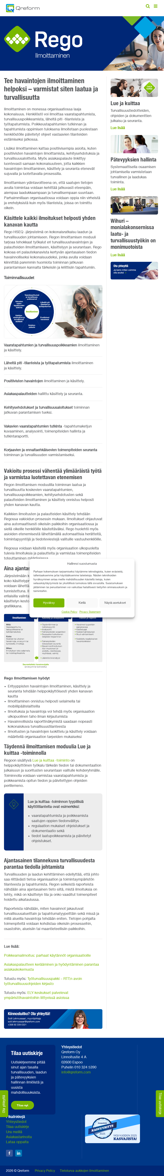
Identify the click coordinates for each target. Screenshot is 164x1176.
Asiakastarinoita (19, 1137)
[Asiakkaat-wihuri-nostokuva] (134, 198)
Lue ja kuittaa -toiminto (51, 760)
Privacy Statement (90, 612)
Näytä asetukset (115, 602)
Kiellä (82, 602)
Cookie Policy (69, 612)
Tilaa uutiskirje (17, 1127)
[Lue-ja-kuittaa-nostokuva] (134, 80)
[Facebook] (9, 1153)
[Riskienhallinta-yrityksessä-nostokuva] (134, 137)
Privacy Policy (45, 1171)
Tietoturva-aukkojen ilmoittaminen (84, 1171)
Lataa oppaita (17, 1142)
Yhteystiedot (16, 1122)
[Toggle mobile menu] (156, 6)
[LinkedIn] (18, 1153)
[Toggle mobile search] (148, 6)
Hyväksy (49, 602)
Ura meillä (14, 1132)
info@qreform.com (76, 1072)
